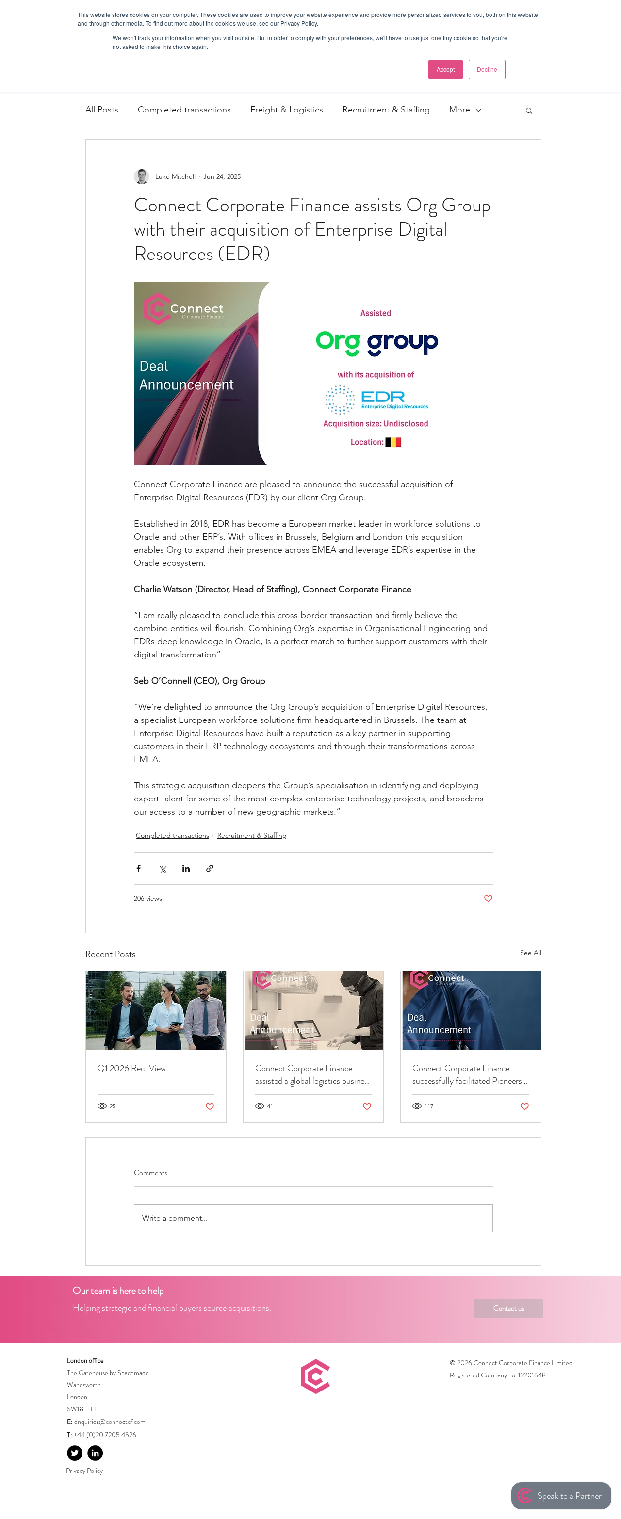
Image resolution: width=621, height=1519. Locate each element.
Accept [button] (446, 69)
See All (530, 952)
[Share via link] (209, 868)
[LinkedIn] (95, 1453)
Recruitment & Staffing (386, 109)
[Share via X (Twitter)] (162, 868)
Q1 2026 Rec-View (132, 1068)
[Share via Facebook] (138, 868)
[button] (529, 110)
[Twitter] (74, 1453)
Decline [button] (487, 69)
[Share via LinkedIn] (186, 868)
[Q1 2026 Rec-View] (156, 1010)
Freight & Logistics (286, 109)
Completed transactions (184, 109)
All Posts (101, 109)
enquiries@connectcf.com (110, 1421)
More (459, 109)
